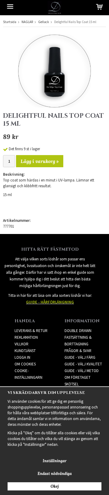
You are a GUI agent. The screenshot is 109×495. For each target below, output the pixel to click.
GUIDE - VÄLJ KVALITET (83, 364)
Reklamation (26, 337)
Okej (55, 486)
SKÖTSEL (71, 384)
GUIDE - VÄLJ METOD (81, 370)
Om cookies (25, 364)
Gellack (43, 22)
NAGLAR (27, 22)
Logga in (22, 357)
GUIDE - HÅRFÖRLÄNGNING (50, 302)
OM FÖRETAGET (77, 377)
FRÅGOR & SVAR (77, 350)
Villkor (21, 344)
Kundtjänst (25, 350)
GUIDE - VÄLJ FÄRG (79, 357)
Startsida (9, 22)
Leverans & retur (31, 330)
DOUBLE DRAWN (77, 330)
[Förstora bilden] (54, 70)
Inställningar (55, 460)
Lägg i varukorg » (40, 161)
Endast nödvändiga (55, 473)
